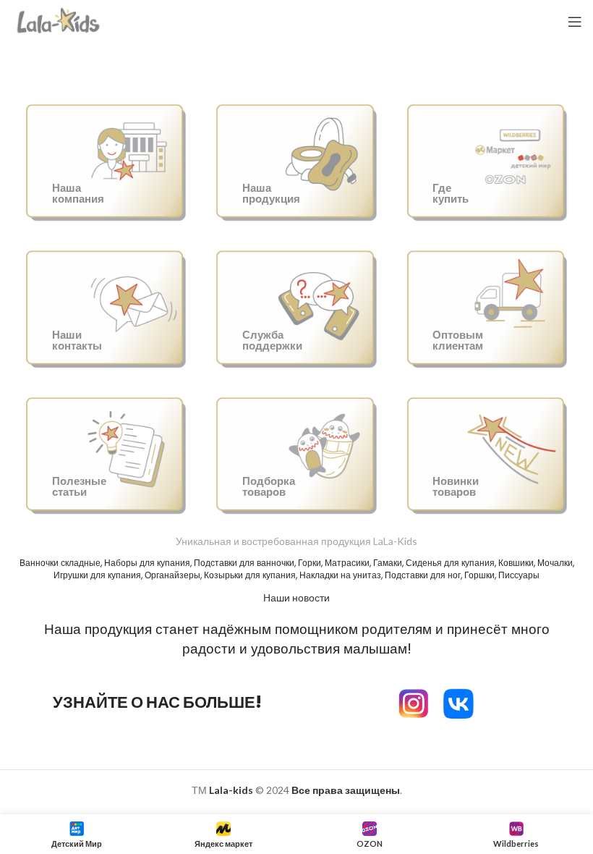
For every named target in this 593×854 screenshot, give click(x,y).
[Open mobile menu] (574, 21)
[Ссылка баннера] (106, 160)
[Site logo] (59, 20)
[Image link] (458, 702)
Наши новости (296, 597)
